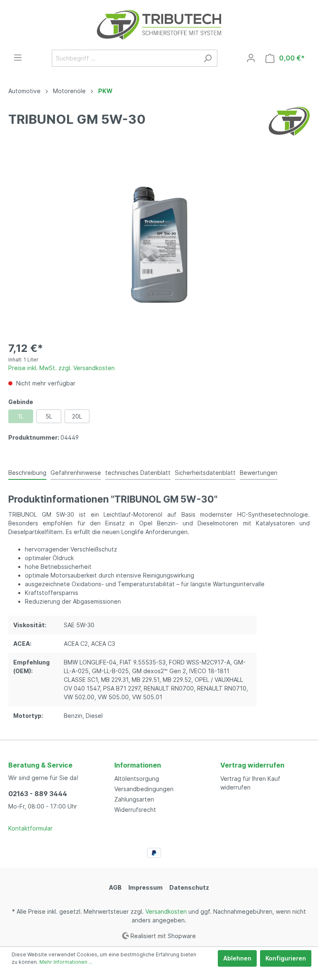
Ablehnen (237, 958)
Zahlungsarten (134, 799)
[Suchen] (207, 58)
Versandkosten (166, 911)
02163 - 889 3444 (37, 793)
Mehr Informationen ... (65, 962)
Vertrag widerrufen (252, 765)
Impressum (145, 887)
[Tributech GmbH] (289, 120)
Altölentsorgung (136, 778)
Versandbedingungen (143, 788)
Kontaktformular (30, 828)
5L (49, 416)
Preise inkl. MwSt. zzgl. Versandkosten (61, 367)
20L (77, 416)
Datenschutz (189, 887)
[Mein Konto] (250, 58)
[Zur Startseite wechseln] (159, 25)
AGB (115, 887)
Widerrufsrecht (135, 809)
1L (21, 416)
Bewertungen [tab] (258, 472)
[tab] (27, 472)
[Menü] (17, 57)
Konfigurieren (285, 958)
